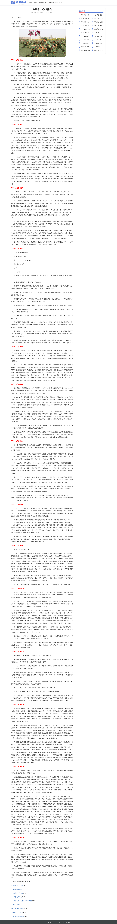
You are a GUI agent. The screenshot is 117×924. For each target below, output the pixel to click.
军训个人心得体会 (16, 904)
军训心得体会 (48, 2)
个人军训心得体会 (16, 889)
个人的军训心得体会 (17, 893)
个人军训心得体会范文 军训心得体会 (21, 901)
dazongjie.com (60, 922)
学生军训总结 (85, 36)
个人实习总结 (85, 39)
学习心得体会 (85, 46)
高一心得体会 (85, 18)
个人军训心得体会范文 (17, 908)
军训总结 (41, 2)
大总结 (35, 2)
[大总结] (18, 3)
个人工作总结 (85, 43)
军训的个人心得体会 (17, 912)
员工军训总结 (98, 36)
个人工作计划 (98, 43)
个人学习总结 (98, 39)
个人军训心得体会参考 (17, 916)
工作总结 (97, 46)
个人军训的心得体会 (17, 885)
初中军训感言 (98, 15)
